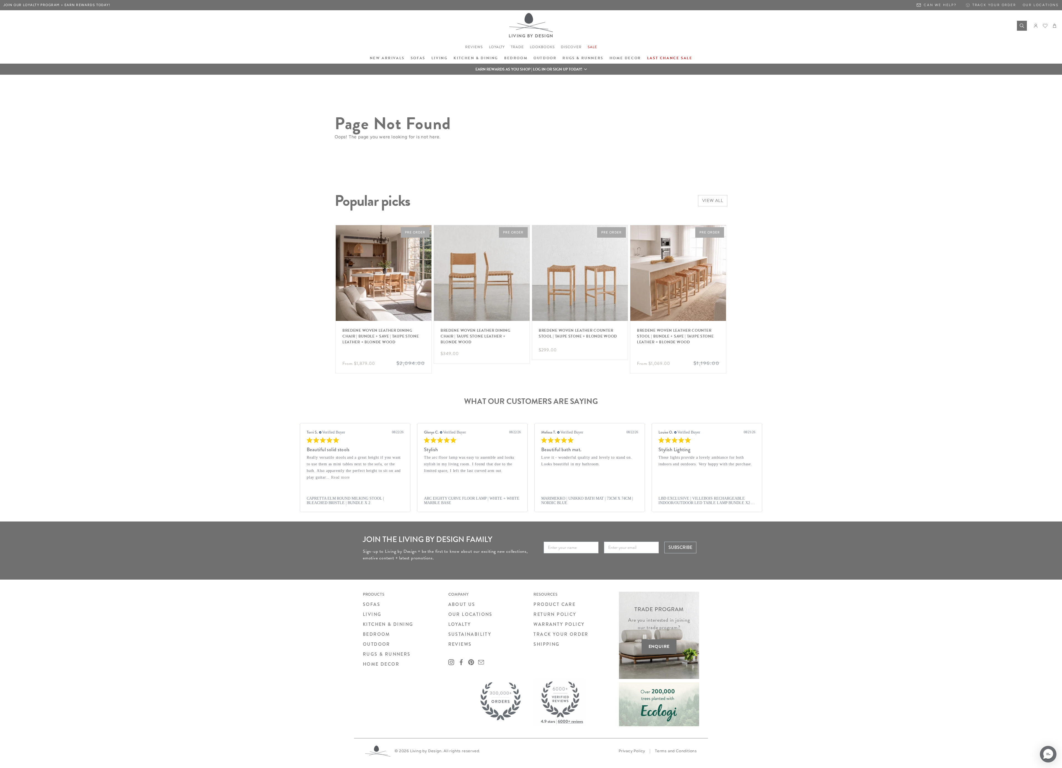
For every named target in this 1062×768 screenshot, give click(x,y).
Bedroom (515, 58)
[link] (355, 500)
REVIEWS (460, 644)
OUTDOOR (376, 644)
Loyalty (497, 47)
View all (712, 200)
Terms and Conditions (676, 751)
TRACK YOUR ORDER (560, 634)
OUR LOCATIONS (470, 614)
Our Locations (1041, 5)
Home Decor (625, 58)
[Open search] (1022, 26)
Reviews (474, 47)
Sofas (418, 58)
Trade (517, 47)
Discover (571, 47)
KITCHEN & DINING (388, 624)
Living (439, 58)
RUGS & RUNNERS (387, 654)
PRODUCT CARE (554, 604)
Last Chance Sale (670, 58)
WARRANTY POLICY (558, 624)
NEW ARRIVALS (387, 58)
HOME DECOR (381, 664)
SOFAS (371, 604)
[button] (531, 69)
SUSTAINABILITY (469, 634)
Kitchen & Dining (476, 58)
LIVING (372, 614)
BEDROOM (376, 634)
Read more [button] (340, 477)
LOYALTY (459, 624)
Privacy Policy (632, 751)
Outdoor (544, 58)
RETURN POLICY (554, 614)
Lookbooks (542, 47)
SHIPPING (546, 644)
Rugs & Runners (583, 58)
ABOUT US (461, 604)
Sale (592, 47)
